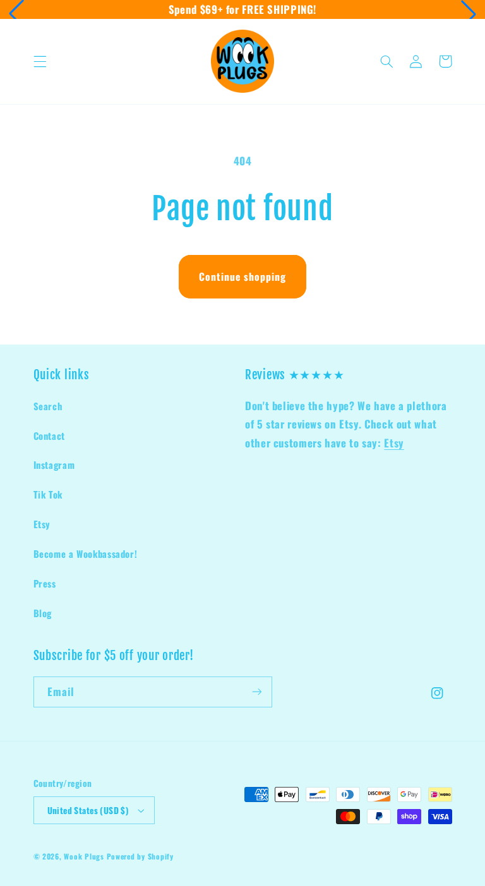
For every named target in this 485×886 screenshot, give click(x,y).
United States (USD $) (88, 810)
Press (44, 583)
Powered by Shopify (140, 856)
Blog (42, 613)
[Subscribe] (256, 691)
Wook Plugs (84, 856)
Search (48, 406)
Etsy (42, 524)
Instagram (54, 464)
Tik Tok (48, 494)
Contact (49, 435)
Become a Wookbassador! (85, 553)
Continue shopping (243, 276)
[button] (16, 14)
